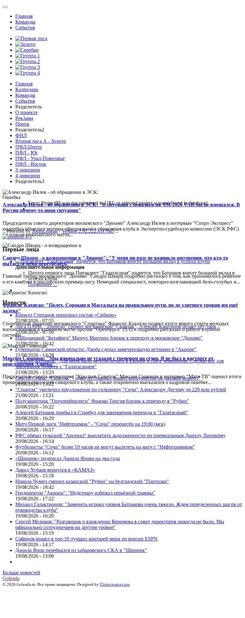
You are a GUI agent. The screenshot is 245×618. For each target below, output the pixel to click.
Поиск (22, 124)
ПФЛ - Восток (30, 164)
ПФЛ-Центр (28, 147)
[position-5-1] (17, 236)
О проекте (26, 112)
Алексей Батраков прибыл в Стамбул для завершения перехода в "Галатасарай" (101, 412)
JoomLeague (45, 231)
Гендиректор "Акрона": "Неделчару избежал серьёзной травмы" (85, 493)
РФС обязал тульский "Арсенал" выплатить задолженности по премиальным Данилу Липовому (120, 435)
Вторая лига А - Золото (40, 141)
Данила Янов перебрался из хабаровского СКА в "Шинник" (81, 550)
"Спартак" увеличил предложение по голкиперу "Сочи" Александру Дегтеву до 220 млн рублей (120, 389)
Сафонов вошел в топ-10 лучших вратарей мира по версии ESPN (86, 538)
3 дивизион (27, 170)
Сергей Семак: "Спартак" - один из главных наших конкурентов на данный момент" (108, 378)
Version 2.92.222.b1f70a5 (88, 231)
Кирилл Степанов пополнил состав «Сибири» (65, 315)
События (25, 27)
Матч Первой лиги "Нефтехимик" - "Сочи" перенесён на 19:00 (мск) (90, 424)
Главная (24, 16)
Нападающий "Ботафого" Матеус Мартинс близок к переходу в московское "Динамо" (109, 338)
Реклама (24, 118)
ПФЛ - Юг (26, 152)
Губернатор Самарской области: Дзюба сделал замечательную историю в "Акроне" (106, 349)
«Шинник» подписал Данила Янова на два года (67, 458)
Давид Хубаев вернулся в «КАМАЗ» (55, 470)
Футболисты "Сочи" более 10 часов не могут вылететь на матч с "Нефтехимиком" (105, 447)
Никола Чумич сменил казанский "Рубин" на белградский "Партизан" (92, 481)
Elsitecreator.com (115, 584)
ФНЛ (21, 135)
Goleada (11, 578)
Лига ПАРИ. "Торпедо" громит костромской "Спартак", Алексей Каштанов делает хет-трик (115, 326)
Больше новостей (21, 572)
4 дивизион (27, 175)
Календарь (26, 89)
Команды (25, 22)
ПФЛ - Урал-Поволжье (40, 158)
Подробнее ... (42, 284)
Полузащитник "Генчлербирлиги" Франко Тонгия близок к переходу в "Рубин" (102, 401)
